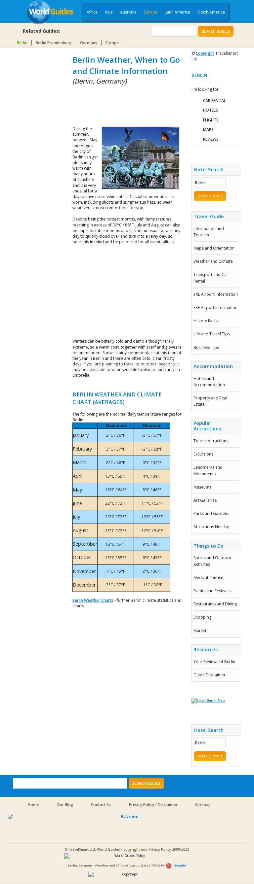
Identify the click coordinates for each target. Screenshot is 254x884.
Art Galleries (205, 500)
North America (211, 12)
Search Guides (216, 31)
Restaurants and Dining (215, 604)
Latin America (177, 12)
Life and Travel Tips (211, 334)
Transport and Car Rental (210, 278)
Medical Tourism (209, 577)
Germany (88, 43)
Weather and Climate (213, 261)
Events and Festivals (212, 591)
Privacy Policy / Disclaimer (153, 804)
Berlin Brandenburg (54, 43)
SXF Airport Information (215, 307)
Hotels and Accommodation (209, 382)
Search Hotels (210, 196)
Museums (202, 487)
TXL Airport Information (215, 294)
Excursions (203, 454)
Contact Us (101, 804)
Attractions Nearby (211, 526)
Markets (200, 630)
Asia (109, 12)
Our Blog (65, 804)
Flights (211, 120)
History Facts (205, 320)
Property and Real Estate (210, 401)
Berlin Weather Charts (92, 600)
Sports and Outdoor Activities (212, 561)
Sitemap (203, 804)
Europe (150, 12)
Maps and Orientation (213, 248)
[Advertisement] (39, 153)
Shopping (202, 617)
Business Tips (206, 347)
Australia (128, 12)
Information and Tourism (208, 232)
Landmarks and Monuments (208, 470)
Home (33, 804)
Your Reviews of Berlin (214, 661)
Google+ (180, 865)
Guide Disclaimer (209, 675)
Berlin (22, 43)
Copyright (205, 53)
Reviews (211, 139)
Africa (92, 12)
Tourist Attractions (210, 441)
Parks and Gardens (211, 513)
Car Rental (214, 100)
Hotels (210, 110)
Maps (208, 129)
